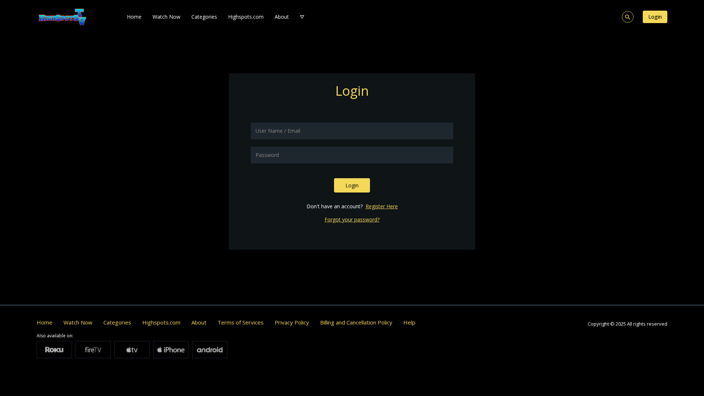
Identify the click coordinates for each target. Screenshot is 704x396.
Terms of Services (240, 322)
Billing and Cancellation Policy (356, 322)
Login (655, 16)
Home (134, 16)
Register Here (382, 206)
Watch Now (166, 16)
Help (409, 322)
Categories (204, 16)
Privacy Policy (292, 322)
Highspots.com (246, 16)
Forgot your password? (352, 219)
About (282, 16)
